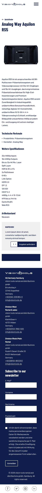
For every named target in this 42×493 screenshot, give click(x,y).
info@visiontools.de (13, 300)
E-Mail (8, 380)
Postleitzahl (10, 416)
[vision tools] (13, 4)
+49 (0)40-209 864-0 (14, 297)
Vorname (9, 392)
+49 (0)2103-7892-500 (14, 329)
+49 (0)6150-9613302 (14, 361)
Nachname (9, 404)
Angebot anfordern (27, 244)
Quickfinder (9, 19)
